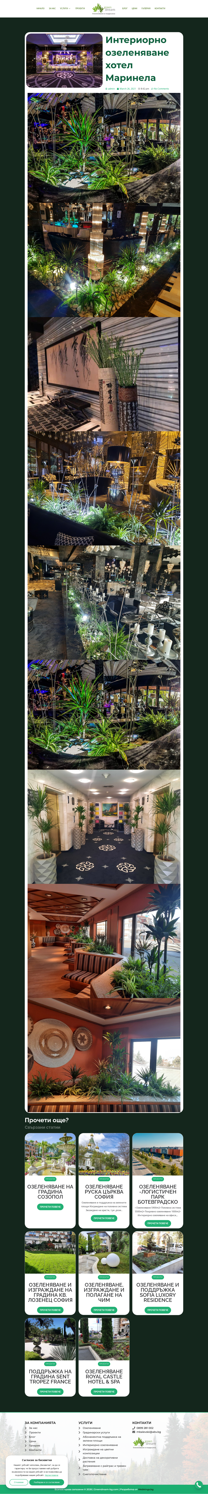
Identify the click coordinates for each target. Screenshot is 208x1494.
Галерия (145, 8)
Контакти (160, 8)
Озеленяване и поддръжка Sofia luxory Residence (157, 1292)
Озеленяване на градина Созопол (50, 1191)
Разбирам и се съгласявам (47, 1482)
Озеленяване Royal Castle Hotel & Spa (104, 1376)
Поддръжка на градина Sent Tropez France (50, 1376)
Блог (124, 8)
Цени (134, 8)
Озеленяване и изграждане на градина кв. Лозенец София (50, 1292)
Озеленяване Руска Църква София (104, 1191)
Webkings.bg (146, 1489)
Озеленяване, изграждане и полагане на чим (104, 1292)
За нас (52, 8)
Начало (41, 8)
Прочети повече (50, 1207)
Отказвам (18, 1482)
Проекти (80, 8)
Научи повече (51, 1475)
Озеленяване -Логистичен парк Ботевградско (158, 1194)
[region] (37, 1471)
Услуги (64, 8)
